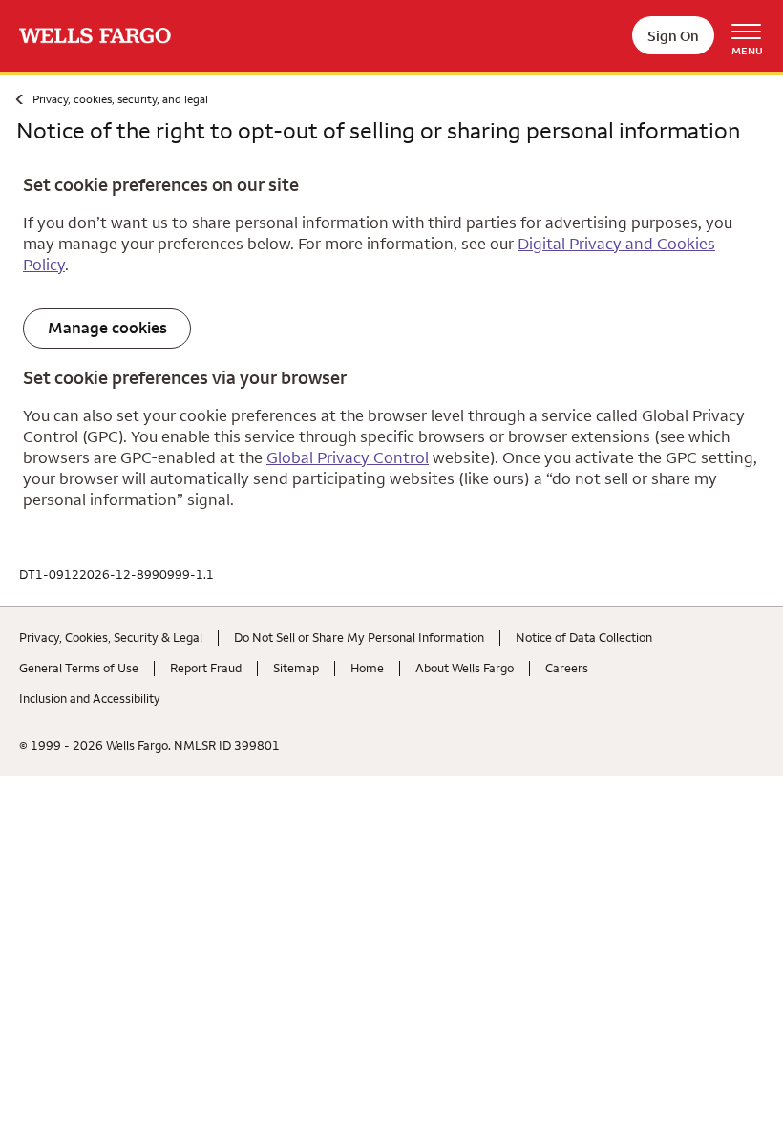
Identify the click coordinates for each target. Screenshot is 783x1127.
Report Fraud (206, 667)
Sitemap (296, 667)
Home (367, 667)
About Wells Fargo (464, 667)
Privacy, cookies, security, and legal (120, 99)
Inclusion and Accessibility (89, 698)
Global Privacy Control (347, 457)
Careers (566, 667)
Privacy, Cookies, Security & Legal (110, 637)
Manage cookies (107, 327)
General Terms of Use (78, 667)
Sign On (673, 36)
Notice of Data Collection (584, 637)
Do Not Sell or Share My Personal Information (359, 637)
